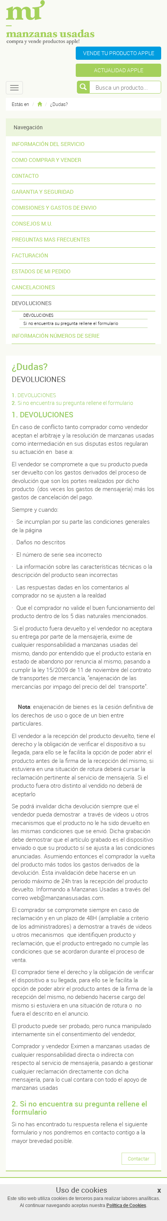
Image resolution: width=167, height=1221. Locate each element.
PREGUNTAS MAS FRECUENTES (51, 239)
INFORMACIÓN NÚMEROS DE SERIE (55, 335)
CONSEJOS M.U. (32, 223)
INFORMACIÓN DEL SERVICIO (48, 144)
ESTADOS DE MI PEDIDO (41, 271)
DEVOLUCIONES (32, 303)
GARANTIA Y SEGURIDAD (42, 191)
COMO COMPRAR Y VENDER (46, 159)
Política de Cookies (126, 1205)
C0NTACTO (25, 175)
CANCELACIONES (33, 287)
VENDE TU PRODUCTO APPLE (118, 53)
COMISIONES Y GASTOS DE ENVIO (54, 207)
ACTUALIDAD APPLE (118, 70)
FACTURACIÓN (30, 255)
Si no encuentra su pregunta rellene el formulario (70, 323)
